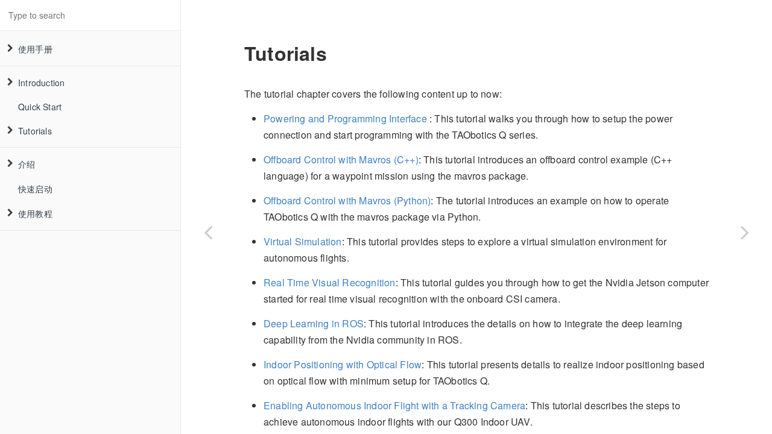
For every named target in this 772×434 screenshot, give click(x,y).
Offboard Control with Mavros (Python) (347, 200)
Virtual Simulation (303, 241)
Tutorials (35, 131)
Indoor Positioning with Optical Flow (343, 364)
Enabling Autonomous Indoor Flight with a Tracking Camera (394, 405)
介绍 (26, 164)
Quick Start (40, 107)
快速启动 (35, 189)
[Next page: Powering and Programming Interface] (745, 232)
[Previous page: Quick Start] (208, 232)
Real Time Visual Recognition (330, 282)
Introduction (41, 83)
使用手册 (35, 49)
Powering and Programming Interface (345, 118)
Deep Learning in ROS (314, 323)
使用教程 (35, 213)
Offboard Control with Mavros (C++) (341, 159)
